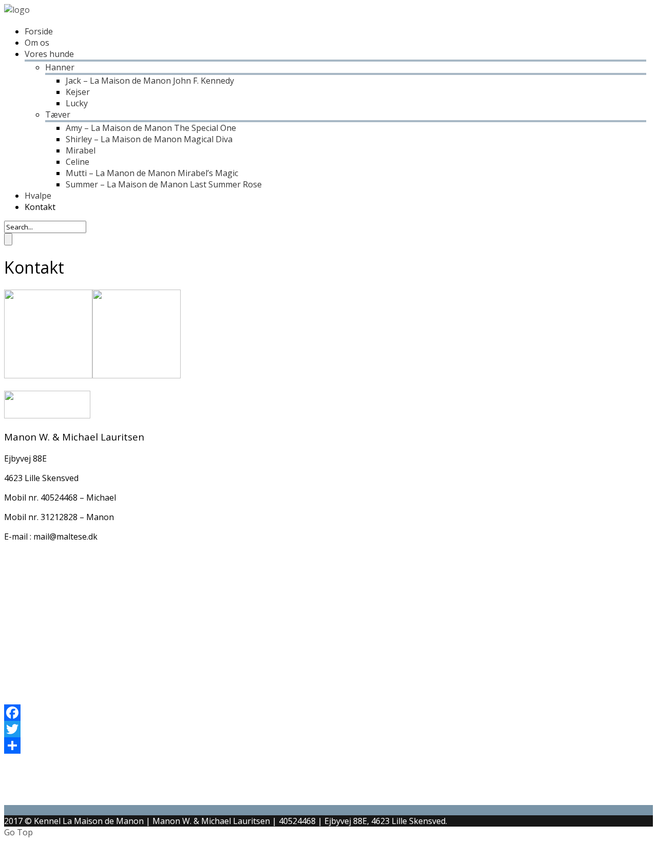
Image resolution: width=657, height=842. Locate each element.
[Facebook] (325, 712)
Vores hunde (49, 54)
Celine (77, 161)
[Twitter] (325, 729)
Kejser (78, 92)
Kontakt (40, 207)
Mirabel (80, 150)
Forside (39, 31)
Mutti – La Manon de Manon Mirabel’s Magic (152, 173)
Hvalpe (38, 195)
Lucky (77, 103)
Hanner (59, 67)
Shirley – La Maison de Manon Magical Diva (149, 139)
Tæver (57, 114)
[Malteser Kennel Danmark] (17, 9)
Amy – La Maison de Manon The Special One (151, 127)
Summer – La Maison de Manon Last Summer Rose (164, 184)
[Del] (325, 745)
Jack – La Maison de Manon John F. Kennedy (150, 80)
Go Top (18, 832)
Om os (37, 42)
